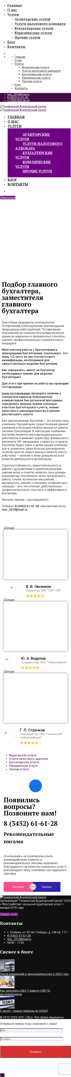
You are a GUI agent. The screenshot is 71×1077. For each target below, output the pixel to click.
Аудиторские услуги (32, 19)
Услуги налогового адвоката (40, 23)
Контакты (16, 46)
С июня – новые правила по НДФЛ (24, 1011)
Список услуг (9, 914)
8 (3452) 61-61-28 (17, 97)
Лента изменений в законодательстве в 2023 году (34, 974)
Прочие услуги (27, 37)
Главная (14, 5)
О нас (12, 10)
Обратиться (7, 197)
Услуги (13, 14)
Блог (11, 42)
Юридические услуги (33, 32)
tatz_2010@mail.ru (18, 94)
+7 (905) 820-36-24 (18, 100)
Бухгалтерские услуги (34, 28)
